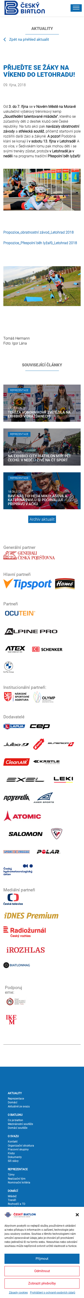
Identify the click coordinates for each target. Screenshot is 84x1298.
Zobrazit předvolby (42, 1283)
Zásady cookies (18, 1292)
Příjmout (42, 1259)
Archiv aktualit (42, 519)
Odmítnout (42, 1271)
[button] (77, 1214)
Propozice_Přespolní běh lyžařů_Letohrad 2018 (40, 243)
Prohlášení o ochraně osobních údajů (52, 1292)
